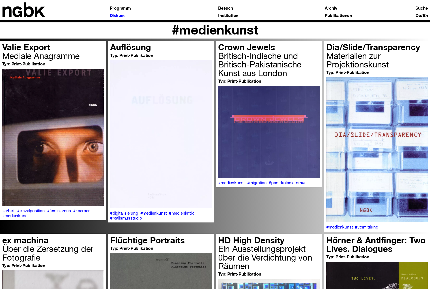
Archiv (331, 8)
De (418, 15)
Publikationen (338, 15)
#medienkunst (15, 215)
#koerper (81, 210)
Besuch (225, 8)
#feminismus (59, 210)
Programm (120, 8)
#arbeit (8, 210)
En (425, 15)
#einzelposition (31, 210)
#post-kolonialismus (287, 182)
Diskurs (117, 15)
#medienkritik (181, 213)
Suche (421, 8)
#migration (257, 182)
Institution (228, 15)
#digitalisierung (124, 213)
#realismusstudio (126, 218)
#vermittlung (366, 226)
